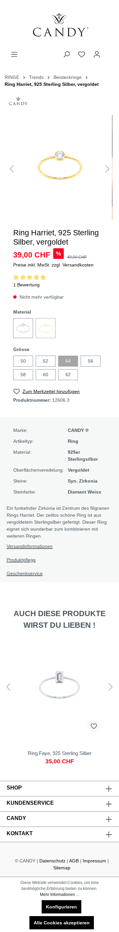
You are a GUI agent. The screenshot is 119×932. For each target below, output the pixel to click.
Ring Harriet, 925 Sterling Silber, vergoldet (52, 84)
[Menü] (14, 54)
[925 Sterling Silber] (23, 328)
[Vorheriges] (12, 169)
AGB (74, 860)
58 (23, 374)
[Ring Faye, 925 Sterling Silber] (59, 705)
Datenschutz (52, 860)
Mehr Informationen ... (59, 894)
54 (68, 361)
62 (68, 374)
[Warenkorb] (108, 51)
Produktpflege (21, 559)
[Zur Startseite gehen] (59, 25)
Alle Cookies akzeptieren (62, 922)
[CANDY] (18, 103)
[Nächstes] (107, 169)
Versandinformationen (30, 546)
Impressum (94, 860)
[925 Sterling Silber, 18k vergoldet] (46, 328)
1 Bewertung (26, 284)
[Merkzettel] (81, 54)
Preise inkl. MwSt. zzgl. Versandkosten (53, 264)
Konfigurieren (61, 906)
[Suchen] (66, 54)
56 (90, 361)
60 (45, 374)
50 (23, 361)
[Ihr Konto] (96, 54)
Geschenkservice (25, 573)
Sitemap (61, 867)
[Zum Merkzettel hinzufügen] (93, 726)
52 (45, 361)
